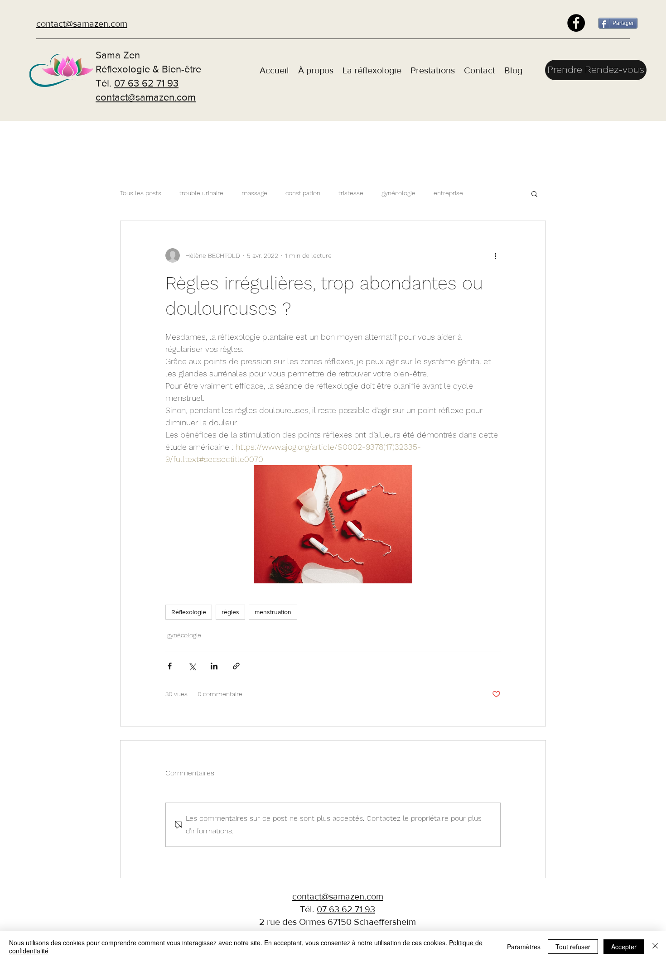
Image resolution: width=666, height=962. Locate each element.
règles (230, 612)
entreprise (448, 193)
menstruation (273, 612)
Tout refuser (572, 946)
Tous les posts (140, 193)
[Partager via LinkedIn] (214, 666)
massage (254, 193)
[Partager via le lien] (236, 666)
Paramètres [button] (524, 946)
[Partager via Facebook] (169, 666)
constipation (302, 193)
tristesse (350, 193)
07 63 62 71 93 (146, 83)
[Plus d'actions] (495, 255)
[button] (534, 193)
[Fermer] (655, 946)
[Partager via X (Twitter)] (192, 666)
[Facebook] (576, 23)
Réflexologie (188, 612)
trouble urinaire (201, 193)
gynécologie (398, 193)
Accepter (624, 946)
